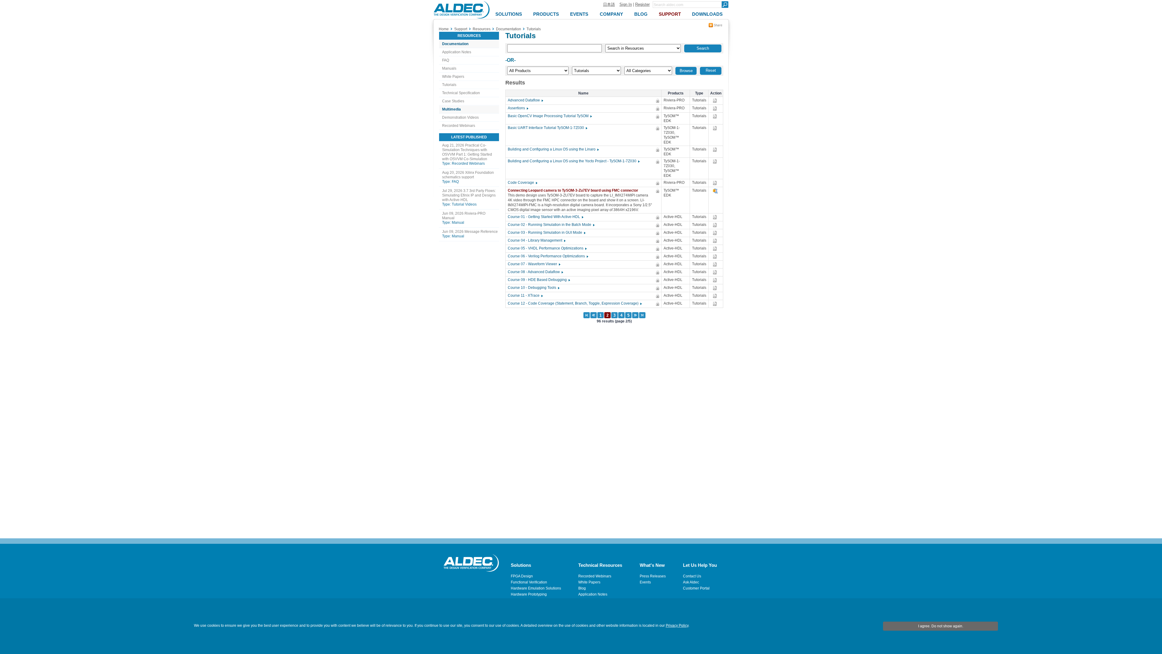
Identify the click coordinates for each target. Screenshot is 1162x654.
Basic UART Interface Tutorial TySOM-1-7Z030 (547, 128)
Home (444, 29)
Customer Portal (696, 588)
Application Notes (456, 52)
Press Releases (653, 576)
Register (642, 4)
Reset (711, 70)
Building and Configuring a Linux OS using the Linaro (553, 149)
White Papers (453, 76)
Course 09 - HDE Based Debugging (539, 280)
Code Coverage (522, 182)
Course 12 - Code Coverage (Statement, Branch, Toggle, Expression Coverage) (574, 303)
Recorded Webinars (458, 126)
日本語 (609, 4)
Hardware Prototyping (529, 594)
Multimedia (451, 109)
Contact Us (692, 576)
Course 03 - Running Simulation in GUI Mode (546, 232)
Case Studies (453, 101)
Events (645, 582)
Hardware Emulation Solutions (536, 588)
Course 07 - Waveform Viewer (534, 264)
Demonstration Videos (460, 117)
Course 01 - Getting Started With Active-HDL (545, 217)
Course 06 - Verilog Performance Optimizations (548, 256)
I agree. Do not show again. (940, 626)
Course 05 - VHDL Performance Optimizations (547, 248)
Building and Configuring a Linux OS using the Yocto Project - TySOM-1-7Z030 (573, 161)
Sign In (625, 4)
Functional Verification (529, 582)
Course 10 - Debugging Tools (533, 288)
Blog (582, 588)
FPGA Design (522, 576)
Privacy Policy (677, 625)
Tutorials (449, 85)
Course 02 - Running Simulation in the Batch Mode (551, 225)
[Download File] (715, 101)
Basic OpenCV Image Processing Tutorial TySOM (549, 116)
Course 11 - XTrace (525, 295)
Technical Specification (461, 93)
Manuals (449, 68)
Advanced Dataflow (525, 100)
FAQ (445, 60)
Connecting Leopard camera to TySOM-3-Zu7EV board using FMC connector (574, 190)
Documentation (455, 44)
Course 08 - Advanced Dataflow (535, 272)
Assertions (518, 108)
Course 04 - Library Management (536, 240)
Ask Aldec (691, 582)
